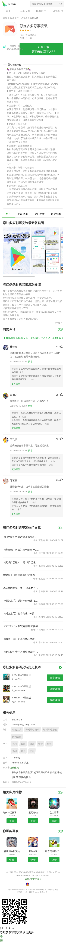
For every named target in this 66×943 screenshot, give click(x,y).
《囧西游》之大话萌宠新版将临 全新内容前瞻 (21, 536)
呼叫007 (33, 851)
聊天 (23, 750)
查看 (11, 821)
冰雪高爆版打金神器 (54, 851)
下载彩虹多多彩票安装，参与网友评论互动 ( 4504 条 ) (33, 338)
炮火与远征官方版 (12, 812)
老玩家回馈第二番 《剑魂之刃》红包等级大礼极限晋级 (21, 588)
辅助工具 (16, 729)
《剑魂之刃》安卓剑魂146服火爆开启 (21, 613)
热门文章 (40, 214)
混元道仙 (33, 812)
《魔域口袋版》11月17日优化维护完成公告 (21, 562)
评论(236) (23, 214)
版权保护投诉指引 (33, 878)
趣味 (23, 743)
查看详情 (55, 677)
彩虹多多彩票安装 (9, 3)
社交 (49, 743)
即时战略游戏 (32, 729)
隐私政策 (14, 767)
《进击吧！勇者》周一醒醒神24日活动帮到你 (21, 549)
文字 (40, 743)
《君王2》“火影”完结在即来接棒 (20, 626)
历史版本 (56, 214)
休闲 (14, 743)
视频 (14, 750)
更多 (60, 329)
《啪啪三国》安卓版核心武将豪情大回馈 (21, 639)
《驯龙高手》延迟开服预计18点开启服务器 (21, 600)
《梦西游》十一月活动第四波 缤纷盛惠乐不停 (21, 651)
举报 (1, 938)
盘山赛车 (54, 812)
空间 (32, 750)
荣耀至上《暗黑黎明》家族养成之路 (21, 575)
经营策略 (16, 736)
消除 (32, 743)
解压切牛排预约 (12, 851)
